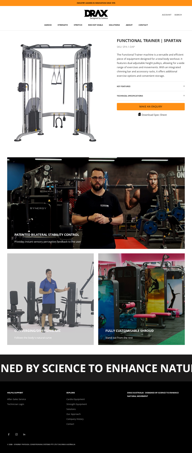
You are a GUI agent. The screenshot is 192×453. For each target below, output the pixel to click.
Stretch (78, 25)
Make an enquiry (150, 106)
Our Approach (73, 414)
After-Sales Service (16, 399)
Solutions (114, 25)
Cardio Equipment (75, 399)
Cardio (48, 25)
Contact (143, 25)
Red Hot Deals (95, 25)
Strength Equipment (76, 404)
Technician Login (15, 404)
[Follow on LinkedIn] (24, 434)
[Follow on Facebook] (8, 434)
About (129, 25)
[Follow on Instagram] (16, 434)
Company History (75, 419)
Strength (63, 25)
